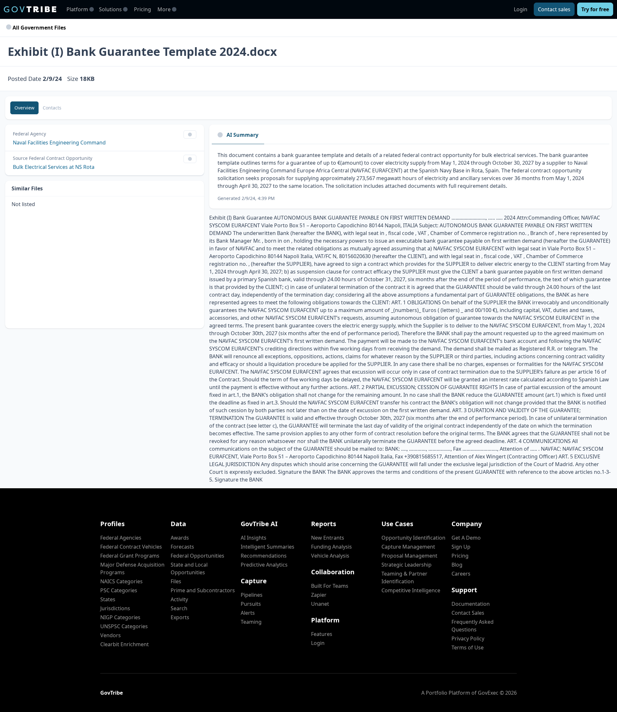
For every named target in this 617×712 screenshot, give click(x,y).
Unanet (320, 603)
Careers (461, 573)
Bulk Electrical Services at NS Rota (53, 166)
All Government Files (38, 27)
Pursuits (251, 603)
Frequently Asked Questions (473, 625)
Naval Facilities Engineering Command (59, 142)
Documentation (471, 603)
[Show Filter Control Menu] (189, 134)
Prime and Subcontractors (203, 590)
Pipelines (252, 594)
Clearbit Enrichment (124, 644)
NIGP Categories (120, 617)
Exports (180, 617)
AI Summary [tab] (242, 134)
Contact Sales (468, 612)
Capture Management (408, 546)
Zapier (318, 594)
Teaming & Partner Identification (404, 577)
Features (321, 634)
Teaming (251, 621)
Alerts (248, 612)
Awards (180, 537)
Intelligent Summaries (267, 546)
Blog (457, 564)
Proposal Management (409, 555)
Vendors (110, 635)
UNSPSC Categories (124, 626)
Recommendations (264, 555)
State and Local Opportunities (189, 568)
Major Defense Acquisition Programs (132, 568)
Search (179, 608)
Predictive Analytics (264, 564)
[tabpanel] (411, 176)
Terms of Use (468, 647)
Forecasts (182, 546)
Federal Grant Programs (129, 555)
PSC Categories (118, 590)
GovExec (488, 692)
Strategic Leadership (406, 564)
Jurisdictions (115, 608)
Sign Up (461, 546)
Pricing (142, 9)
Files (176, 581)
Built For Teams (329, 585)
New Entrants (327, 537)
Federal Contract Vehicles (131, 546)
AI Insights (253, 537)
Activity (179, 599)
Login (520, 9)
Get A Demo (466, 537)
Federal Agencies (120, 537)
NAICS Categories (121, 581)
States (107, 599)
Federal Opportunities (197, 555)
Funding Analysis (331, 546)
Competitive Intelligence (410, 590)
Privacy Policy (468, 638)
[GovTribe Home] (30, 9)
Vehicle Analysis (330, 555)
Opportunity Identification (413, 537)
